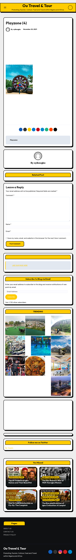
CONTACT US (8, 532)
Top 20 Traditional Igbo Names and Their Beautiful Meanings (20, 482)
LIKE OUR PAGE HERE (38, 257)
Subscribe (11, 297)
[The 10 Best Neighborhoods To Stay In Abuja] (61, 386)
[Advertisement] (38, 50)
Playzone (13, 140)
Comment (10, 195)
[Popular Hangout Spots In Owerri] (15, 366)
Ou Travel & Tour (37, 5)
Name (8, 224)
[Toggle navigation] (5, 7)
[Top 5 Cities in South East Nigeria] (35, 325)
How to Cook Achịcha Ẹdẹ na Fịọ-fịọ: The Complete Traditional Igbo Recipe (21, 505)
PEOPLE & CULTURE (16, 477)
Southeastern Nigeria (51, 500)
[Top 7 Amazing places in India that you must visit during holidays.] (61, 346)
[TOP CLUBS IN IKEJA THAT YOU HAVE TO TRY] (15, 346)
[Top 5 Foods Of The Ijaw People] (35, 366)
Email (8, 231)
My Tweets (9, 448)
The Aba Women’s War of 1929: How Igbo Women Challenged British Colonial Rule (54, 483)
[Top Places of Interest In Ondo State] (61, 325)
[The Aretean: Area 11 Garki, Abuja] (61, 366)
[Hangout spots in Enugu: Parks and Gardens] (15, 325)
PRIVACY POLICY (9, 535)
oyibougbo (17, 29)
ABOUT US (7, 529)
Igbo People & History (50, 477)
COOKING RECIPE (15, 500)
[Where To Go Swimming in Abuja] (41, 346)
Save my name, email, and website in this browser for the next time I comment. (37, 238)
